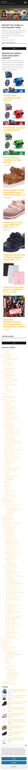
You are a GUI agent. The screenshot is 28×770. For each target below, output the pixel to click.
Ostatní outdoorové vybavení (12, 652)
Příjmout (14, 758)
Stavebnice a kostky (9, 494)
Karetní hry (10, 392)
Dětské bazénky (9, 375)
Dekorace (8, 483)
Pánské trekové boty (12, 638)
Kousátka (8, 404)
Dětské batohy (9, 364)
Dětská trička (11, 532)
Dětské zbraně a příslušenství (11, 417)
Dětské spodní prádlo (11, 565)
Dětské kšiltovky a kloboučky (11, 359)
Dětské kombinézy (12, 570)
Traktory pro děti (10, 490)
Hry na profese (9, 448)
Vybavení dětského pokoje (11, 368)
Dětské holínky (11, 621)
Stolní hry (8, 388)
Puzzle (7, 386)
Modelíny (10, 463)
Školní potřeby (8, 514)
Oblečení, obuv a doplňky (9, 527)
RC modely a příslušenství (12, 413)
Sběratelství (7, 395)
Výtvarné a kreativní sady (15, 508)
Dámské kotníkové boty (13, 605)
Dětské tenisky (11, 630)
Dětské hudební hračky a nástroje (14, 443)
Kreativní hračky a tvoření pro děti (12, 457)
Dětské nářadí (9, 446)
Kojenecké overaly (12, 590)
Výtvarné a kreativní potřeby (12, 505)
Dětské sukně (11, 563)
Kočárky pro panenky (11, 470)
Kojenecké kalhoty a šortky (14, 585)
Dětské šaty (10, 561)
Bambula (4, 2)
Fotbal (9, 663)
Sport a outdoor (6, 649)
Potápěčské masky (13, 676)
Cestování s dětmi (9, 362)
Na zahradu (7, 465)
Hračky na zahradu (9, 426)
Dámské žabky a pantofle (13, 612)
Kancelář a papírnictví (8, 501)
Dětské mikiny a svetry (11, 545)
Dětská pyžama (11, 550)
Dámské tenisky (11, 609)
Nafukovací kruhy (13, 671)
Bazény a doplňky (9, 373)
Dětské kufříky (9, 516)
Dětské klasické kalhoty (13, 541)
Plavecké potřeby (7, 641)
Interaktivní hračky (10, 455)
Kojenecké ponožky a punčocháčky (16, 592)
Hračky (4, 399)
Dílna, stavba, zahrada (8, 372)
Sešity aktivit (10, 479)
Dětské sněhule (11, 629)
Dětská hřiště (11, 430)
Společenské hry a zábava (11, 379)
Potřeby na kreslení (12, 510)
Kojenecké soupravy (12, 598)
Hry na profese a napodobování (12, 441)
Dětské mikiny (11, 547)
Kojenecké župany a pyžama (14, 599)
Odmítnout (14, 762)
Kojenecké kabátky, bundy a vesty (15, 583)
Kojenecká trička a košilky (13, 581)
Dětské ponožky (11, 556)
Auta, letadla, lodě (10, 408)
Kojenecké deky (8, 521)
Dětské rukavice (11, 537)
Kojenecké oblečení (7, 519)
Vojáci (6, 497)
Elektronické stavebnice (11, 496)
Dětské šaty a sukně (11, 559)
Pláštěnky (10, 658)
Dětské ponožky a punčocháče (13, 554)
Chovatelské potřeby (8, 350)
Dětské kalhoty (8, 357)
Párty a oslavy (6, 640)
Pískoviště (10, 435)
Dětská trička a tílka (10, 530)
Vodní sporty (9, 667)
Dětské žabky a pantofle (13, 632)
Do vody (6, 421)
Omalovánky (10, 477)
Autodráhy (8, 410)
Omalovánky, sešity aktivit (12, 476)
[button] (25, 745)
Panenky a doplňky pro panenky (12, 468)
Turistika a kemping (10, 656)
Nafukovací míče (10, 423)
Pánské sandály (11, 636)
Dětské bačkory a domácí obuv (15, 616)
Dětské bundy (11, 568)
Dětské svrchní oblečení (11, 567)
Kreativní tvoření (11, 506)
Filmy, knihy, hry (6, 377)
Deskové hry (10, 390)
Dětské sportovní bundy (13, 572)
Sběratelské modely (10, 397)
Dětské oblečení (7, 355)
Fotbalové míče (12, 665)
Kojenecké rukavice (12, 594)
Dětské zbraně (9, 419)
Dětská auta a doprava (10, 406)
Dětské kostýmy (10, 445)
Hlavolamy (10, 383)
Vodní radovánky (10, 437)
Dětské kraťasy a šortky (11, 543)
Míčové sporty (9, 661)
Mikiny (6, 645)
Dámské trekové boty (12, 610)
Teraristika (7, 352)
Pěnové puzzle (9, 370)
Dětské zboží (6, 361)
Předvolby (14, 766)
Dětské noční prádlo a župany (13, 548)
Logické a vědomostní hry (12, 381)
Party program (8, 481)
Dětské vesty (11, 574)
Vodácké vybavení (12, 678)
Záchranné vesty (13, 680)
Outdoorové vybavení (9, 650)
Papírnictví (7, 474)
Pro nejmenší (8, 492)
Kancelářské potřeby (8, 517)
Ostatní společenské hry (11, 384)
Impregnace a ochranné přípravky (15, 654)
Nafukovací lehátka (13, 672)
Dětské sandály (11, 627)
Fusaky (7, 366)
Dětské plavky (9, 552)
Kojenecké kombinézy (13, 587)
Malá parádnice (9, 452)
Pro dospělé (6, 643)
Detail (8, 103)
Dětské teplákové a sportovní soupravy (15, 576)
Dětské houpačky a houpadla (12, 432)
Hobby (4, 393)
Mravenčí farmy (9, 353)
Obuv (6, 601)
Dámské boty (9, 603)
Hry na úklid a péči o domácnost (13, 450)
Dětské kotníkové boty (13, 623)
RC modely (10, 415)
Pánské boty (9, 634)
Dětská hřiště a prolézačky (12, 428)
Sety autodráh (11, 412)
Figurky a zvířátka (9, 424)
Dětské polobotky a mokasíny (14, 625)
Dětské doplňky (9, 534)
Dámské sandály (11, 607)
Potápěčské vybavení (12, 674)
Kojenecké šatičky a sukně (14, 596)
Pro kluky (7, 488)
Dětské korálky (9, 459)
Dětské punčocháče (12, 557)
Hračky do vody (11, 439)
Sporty (6, 660)
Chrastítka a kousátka (10, 401)
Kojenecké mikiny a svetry (14, 588)
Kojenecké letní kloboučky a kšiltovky (13, 523)
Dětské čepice (11, 536)
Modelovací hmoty (10, 461)
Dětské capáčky (11, 620)
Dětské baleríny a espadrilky (14, 618)
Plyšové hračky (8, 485)
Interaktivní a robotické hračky (12, 454)
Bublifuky (8, 466)
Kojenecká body (11, 579)
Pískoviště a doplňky (11, 434)
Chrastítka (8, 403)
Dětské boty (9, 614)
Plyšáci (7, 486)
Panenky (8, 472)
